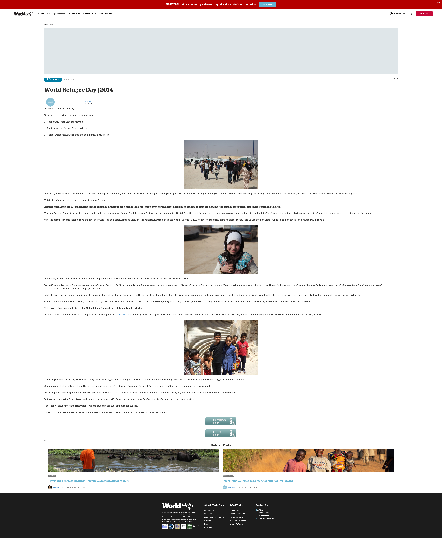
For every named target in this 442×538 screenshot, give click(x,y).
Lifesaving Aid (236, 510)
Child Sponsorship (56, 14)
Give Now (267, 5)
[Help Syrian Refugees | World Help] (221, 421)
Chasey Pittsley (59, 487)
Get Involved (89, 14)
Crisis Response (236, 517)
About (41, 14)
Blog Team (232, 487)
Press (206, 524)
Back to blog (48, 24)
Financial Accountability (214, 517)
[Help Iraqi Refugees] (221, 433)
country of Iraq (123, 315)
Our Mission (209, 510)
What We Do (74, 14)
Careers (207, 520)
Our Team (208, 514)
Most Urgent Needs (238, 520)
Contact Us (208, 527)
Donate (424, 14)
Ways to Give (105, 14)
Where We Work (236, 524)
